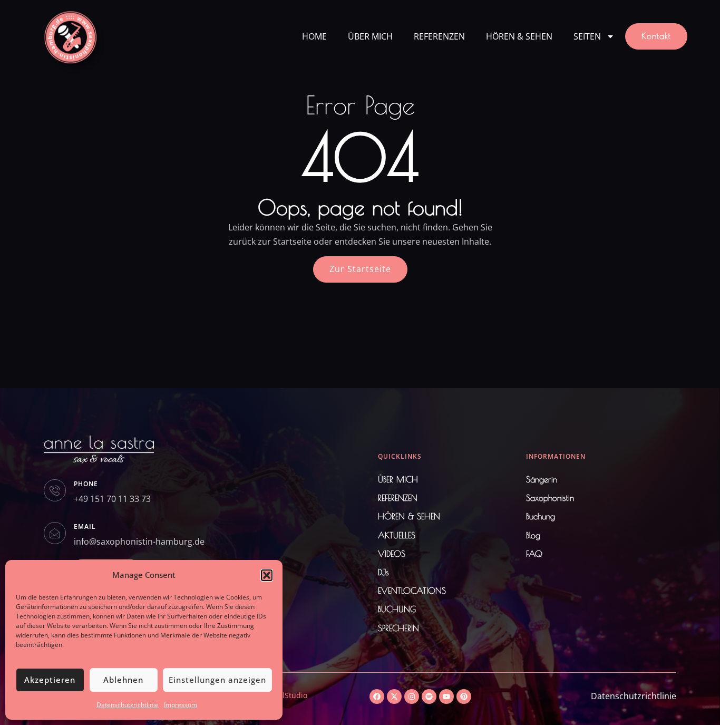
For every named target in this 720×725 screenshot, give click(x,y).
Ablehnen (123, 679)
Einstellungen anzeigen (217, 679)
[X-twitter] (394, 696)
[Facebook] (376, 696)
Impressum (180, 704)
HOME (314, 36)
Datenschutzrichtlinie (127, 704)
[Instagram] (411, 696)
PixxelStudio (286, 695)
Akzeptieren (49, 679)
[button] (266, 575)
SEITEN (587, 36)
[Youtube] (446, 696)
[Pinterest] (463, 696)
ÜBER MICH (370, 36)
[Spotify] (429, 696)
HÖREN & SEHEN (519, 36)
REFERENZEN (439, 36)
